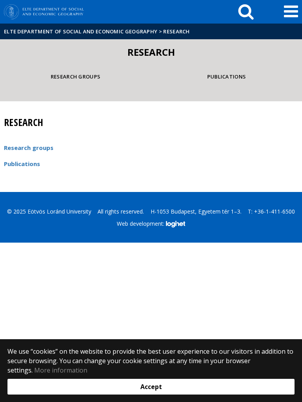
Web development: (141, 223)
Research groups (76, 76)
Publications (226, 76)
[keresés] (246, 12)
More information (60, 370)
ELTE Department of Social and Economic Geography (80, 31)
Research (176, 31)
